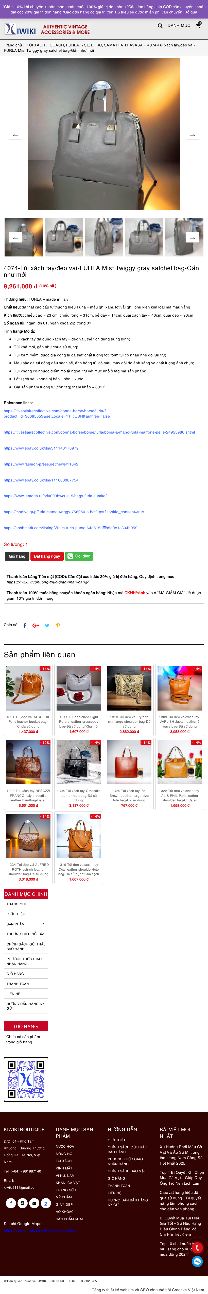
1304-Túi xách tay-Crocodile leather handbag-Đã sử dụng (79, 795)
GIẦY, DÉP (64, 1204)
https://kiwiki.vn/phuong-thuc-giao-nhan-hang (47, 581)
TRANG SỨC (66, 1189)
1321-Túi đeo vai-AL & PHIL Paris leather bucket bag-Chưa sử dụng (28, 721)
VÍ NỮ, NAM (65, 1175)
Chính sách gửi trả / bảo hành (26, 946)
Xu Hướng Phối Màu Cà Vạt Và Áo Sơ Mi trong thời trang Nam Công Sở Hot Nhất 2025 (181, 1154)
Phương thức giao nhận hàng (24, 961)
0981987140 (197, 1261)
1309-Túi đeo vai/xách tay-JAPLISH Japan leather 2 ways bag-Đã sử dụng (179, 721)
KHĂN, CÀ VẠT (68, 1182)
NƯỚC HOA (65, 1146)
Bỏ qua (190, 11)
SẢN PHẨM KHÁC (70, 1218)
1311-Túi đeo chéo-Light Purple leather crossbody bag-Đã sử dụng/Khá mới (78, 721)
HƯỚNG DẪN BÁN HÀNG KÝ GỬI (128, 1202)
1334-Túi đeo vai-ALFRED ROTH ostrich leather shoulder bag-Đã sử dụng (28, 869)
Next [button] (192, 134)
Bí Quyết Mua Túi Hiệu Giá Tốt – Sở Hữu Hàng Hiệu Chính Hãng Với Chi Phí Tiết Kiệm (180, 1225)
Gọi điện (83, 555)
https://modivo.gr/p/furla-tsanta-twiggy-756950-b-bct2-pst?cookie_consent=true (74, 511)
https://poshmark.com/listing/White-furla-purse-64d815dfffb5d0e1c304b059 (70, 527)
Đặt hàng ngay (47, 555)
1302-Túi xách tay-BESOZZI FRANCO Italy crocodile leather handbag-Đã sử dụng (28, 795)
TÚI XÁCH (64, 1160)
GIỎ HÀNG (15, 973)
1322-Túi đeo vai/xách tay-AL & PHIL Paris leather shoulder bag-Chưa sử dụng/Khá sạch (179, 795)
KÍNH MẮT (64, 1168)
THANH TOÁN (18, 983)
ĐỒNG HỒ (64, 1153)
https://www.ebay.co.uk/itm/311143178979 (41, 447)
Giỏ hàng (17, 555)
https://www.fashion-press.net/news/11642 (41, 463)
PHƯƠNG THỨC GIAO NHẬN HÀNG (125, 1161)
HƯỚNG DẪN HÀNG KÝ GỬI (25, 1006)
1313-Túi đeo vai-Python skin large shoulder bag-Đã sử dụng (129, 721)
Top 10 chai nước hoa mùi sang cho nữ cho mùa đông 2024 (179, 1249)
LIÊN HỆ (13, 993)
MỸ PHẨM (64, 1197)
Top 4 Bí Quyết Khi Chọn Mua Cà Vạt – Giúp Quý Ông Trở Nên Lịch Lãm (182, 1177)
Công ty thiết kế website (113, 1289)
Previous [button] (15, 134)
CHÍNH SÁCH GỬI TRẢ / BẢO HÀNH (127, 1149)
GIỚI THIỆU (16, 913)
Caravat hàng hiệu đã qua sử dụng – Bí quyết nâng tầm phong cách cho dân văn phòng (180, 1200)
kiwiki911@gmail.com (21, 1187)
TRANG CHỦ (17, 904)
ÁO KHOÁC (65, 1211)
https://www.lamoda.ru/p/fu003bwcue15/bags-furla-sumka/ (55, 495)
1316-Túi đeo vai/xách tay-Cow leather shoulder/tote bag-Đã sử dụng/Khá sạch (78, 869)
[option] (104, 134)
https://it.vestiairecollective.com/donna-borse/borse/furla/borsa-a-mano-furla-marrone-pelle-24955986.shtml (99, 431)
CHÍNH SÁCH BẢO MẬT (127, 1170)
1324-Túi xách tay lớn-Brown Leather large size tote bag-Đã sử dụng (129, 795)
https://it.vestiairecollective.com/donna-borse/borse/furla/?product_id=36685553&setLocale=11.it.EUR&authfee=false (57, 413)
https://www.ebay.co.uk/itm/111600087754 (41, 479)
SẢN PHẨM (16, 924)
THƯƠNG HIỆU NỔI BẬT (26, 933)
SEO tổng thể (152, 1289)
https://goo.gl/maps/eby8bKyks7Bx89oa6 (40, 1229)
